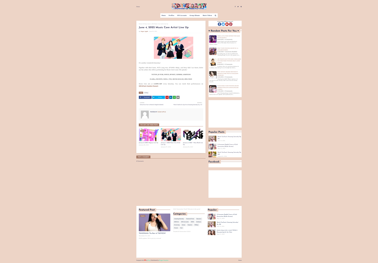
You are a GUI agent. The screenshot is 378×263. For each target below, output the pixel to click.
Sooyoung (176, 225)
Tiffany (196, 225)
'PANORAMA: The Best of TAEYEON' (152, 233)
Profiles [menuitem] (171, 15)
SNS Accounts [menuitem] (182, 15)
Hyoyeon (198, 219)
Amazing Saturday (179, 219)
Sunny (183, 225)
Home (138, 6)
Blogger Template (163, 260)
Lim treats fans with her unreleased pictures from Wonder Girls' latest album (229, 60)
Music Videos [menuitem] (207, 15)
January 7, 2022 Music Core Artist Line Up (170, 143)
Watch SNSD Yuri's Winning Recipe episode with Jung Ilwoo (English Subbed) (228, 87)
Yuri (181, 228)
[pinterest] (241, 6)
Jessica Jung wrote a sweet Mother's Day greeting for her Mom (227, 231)
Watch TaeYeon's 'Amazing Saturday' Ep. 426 (229, 137)
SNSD (192, 222)
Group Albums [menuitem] (195, 15)
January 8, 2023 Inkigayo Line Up (148, 142)
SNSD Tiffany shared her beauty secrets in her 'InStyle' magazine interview (227, 73)
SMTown (176, 222)
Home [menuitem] (164, 15)
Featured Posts (190, 219)
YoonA (176, 228)
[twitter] (238, 6)
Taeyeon (190, 225)
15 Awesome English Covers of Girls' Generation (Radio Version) (228, 145)
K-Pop (144, 24)
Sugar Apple (144, 31)
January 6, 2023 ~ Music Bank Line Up (193, 143)
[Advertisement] (225, 114)
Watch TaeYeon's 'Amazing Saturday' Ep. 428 (229, 153)
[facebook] (235, 6)
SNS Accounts (185, 222)
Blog (149, 260)
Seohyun (198, 222)
